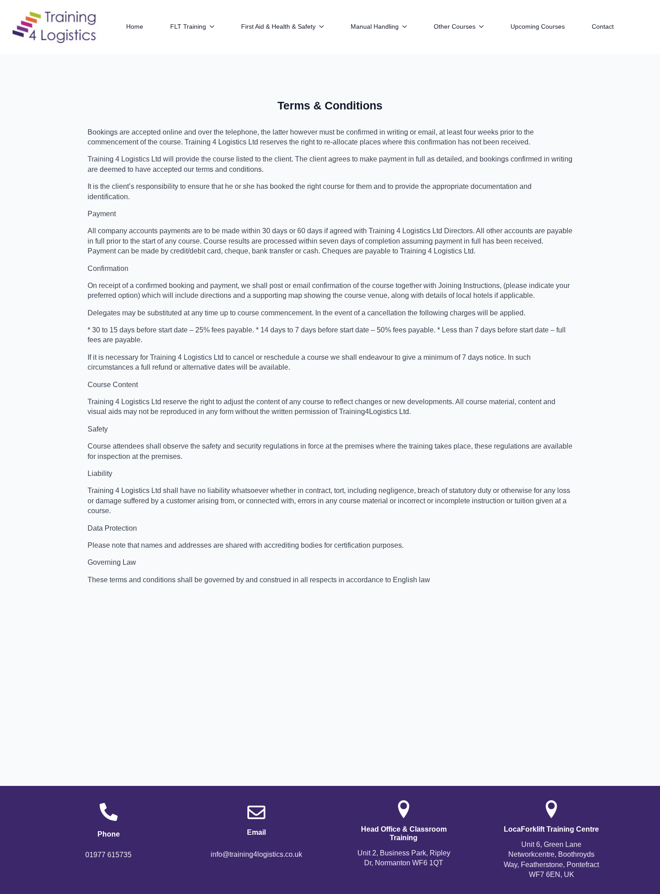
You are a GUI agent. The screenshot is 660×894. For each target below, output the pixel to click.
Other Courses (454, 26)
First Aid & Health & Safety (278, 26)
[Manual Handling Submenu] (409, 26)
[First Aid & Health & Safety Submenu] (326, 26)
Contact (603, 26)
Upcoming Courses (537, 26)
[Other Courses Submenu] (486, 26)
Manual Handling (375, 26)
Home (134, 26)
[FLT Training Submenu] (217, 26)
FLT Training (188, 26)
